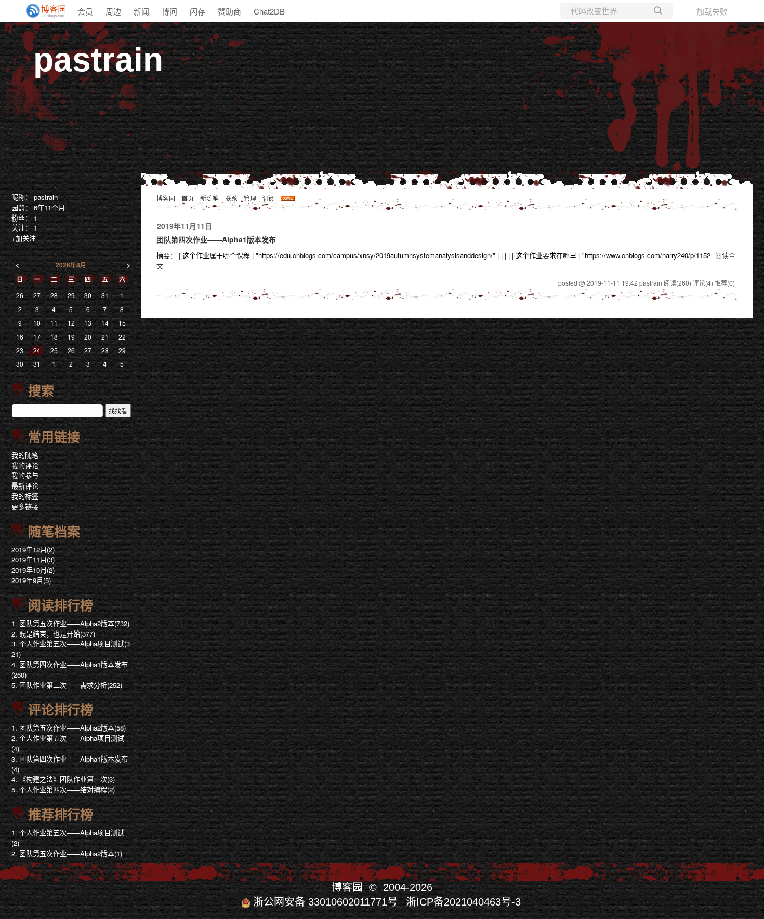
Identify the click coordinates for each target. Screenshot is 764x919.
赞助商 (229, 11)
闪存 (197, 11)
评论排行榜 (60, 709)
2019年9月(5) (31, 580)
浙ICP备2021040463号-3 (463, 902)
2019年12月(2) (33, 550)
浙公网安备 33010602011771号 (325, 902)
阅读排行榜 (60, 605)
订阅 (268, 198)
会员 (85, 11)
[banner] (41, 11)
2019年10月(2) (33, 570)
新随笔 (209, 198)
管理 (250, 198)
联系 (231, 198)
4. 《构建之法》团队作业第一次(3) (63, 779)
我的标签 (24, 496)
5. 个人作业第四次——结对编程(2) (63, 789)
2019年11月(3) (33, 559)
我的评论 (24, 465)
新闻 (141, 11)
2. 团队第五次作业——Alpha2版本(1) (66, 853)
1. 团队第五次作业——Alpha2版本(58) (68, 728)
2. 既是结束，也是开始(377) (53, 634)
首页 (187, 198)
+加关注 (23, 238)
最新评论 (24, 486)
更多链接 (24, 506)
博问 (169, 11)
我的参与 (24, 475)
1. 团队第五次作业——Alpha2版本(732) (70, 623)
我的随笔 (24, 455)
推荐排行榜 (60, 814)
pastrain (98, 59)
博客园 (165, 198)
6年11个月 (49, 207)
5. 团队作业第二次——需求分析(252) (66, 685)
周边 (113, 11)
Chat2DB (269, 11)
